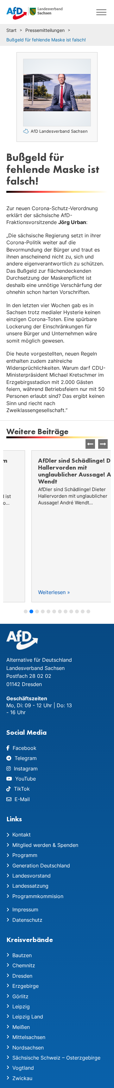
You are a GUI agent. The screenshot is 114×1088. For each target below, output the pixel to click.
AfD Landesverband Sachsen (59, 131)
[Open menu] (101, 12)
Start (11, 30)
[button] (103, 444)
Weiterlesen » (29, 592)
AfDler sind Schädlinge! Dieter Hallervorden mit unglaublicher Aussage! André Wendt (56, 470)
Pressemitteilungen (45, 30)
